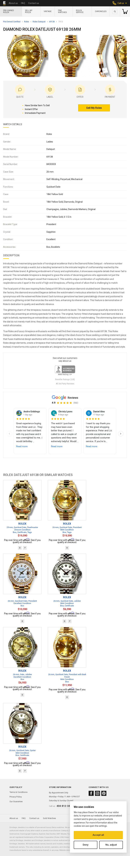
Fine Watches (62, 11)
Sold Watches (49, 818)
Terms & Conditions (18, 792)
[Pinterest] (103, 793)
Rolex (26, 22)
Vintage (48, 11)
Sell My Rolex (28, 11)
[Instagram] (97, 793)
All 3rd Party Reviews (65, 384)
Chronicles (100, 11)
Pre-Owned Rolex (8, 11)
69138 (52, 22)
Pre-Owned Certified (11, 22)
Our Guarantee (16, 801)
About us (13, 3)
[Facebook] (91, 793)
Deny (85, 844)
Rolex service (80, 11)
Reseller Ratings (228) (65, 379)
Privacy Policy (16, 797)
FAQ (23, 3)
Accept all (98, 835)
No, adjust (111, 844)
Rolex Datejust (39, 22)
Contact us (33, 3)
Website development (68, 850)
